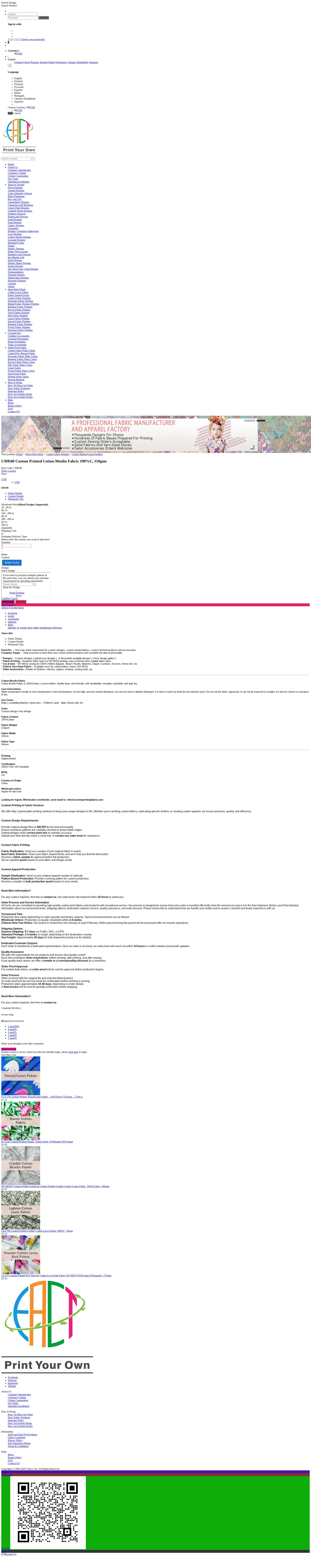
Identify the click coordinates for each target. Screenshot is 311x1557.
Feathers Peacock (17, 213)
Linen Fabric (14, 368)
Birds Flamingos (16, 196)
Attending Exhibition (18, 181)
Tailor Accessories (17, 344)
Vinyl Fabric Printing (18, 312)
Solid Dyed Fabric (17, 347)
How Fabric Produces (19, 388)
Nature (11, 245)
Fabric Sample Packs (18, 295)
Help (10, 400)
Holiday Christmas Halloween (23, 231)
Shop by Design (16, 184)
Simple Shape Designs (19, 263)
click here (73, 1052)
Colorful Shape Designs (20, 210)
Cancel (14, 598)
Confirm (5, 598)
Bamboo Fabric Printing (20, 306)
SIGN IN (44, 17)
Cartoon (12, 283)
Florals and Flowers (18, 216)
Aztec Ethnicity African (20, 193)
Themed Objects (16, 274)
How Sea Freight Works (20, 397)
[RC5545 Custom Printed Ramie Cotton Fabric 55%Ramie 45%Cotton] (20, 1139)
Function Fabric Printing (20, 330)
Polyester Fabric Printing (20, 301)
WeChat (5, 1548)
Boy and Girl (14, 199)
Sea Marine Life (16, 257)
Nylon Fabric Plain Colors (21, 370)
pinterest (12, 622)
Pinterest (12, 1380)
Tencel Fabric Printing (19, 321)
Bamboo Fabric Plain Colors (22, 359)
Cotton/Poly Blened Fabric (21, 353)
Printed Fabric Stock (18, 376)
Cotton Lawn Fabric (18, 292)
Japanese (93, 62)
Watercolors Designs (18, 277)
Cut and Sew (14, 333)
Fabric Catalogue (16, 1437)
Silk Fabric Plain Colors (20, 365)
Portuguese (61, 62)
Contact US (14, 411)
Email (4, 1471)
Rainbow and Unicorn (19, 254)
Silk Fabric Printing (18, 315)
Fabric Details (15, 493)
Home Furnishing (17, 341)
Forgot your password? (33, 39)
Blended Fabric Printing (20, 324)
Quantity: (6, 542)
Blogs (11, 402)
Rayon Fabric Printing (19, 309)
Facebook (13, 1377)
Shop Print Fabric (17, 289)
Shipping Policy (16, 391)
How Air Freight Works (20, 394)
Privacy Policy (15, 1440)
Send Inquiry (8, 604)
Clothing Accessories (18, 336)
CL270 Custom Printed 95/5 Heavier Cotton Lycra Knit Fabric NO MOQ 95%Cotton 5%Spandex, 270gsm (56, 1275)
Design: (5, 567)
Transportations (15, 272)
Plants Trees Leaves (18, 251)
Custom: (5, 557)
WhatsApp (6, 1474)
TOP (3, 1551)
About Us (13, 167)
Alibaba (12, 1386)
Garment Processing (18, 338)
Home (11, 164)
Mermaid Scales (16, 242)
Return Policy (15, 405)
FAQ (10, 408)
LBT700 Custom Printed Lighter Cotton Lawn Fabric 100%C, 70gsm (37, 1231)
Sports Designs (15, 266)
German (18, 62)
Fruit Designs (15, 222)
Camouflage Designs (18, 202)
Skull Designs (15, 260)
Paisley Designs (16, 248)
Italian (51, 62)
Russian (35, 62)
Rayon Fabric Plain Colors (21, 362)
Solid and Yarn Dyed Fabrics (22, 1434)
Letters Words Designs (19, 237)
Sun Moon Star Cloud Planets (23, 269)
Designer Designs (17, 280)
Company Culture (17, 173)
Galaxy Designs (16, 225)
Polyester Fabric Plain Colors (23, 356)
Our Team (13, 178)
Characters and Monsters (20, 205)
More (10, 624)
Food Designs (15, 219)
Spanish (44, 62)
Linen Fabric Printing (19, 318)
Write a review (8, 471)
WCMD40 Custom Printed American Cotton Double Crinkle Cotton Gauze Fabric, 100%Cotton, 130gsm (55, 1186)
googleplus (13, 619)
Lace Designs (15, 234)
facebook (12, 613)
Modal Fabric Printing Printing (23, 304)
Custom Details (15, 496)
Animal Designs (16, 190)
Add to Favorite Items (12, 607)
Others (11, 286)
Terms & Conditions (18, 1446)
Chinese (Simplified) (77, 62)
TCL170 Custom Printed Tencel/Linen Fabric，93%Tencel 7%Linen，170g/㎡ (42, 1096)
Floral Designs (15, 187)
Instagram (13, 1383)
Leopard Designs (16, 240)
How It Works (15, 382)
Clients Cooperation (18, 176)
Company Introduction (19, 170)
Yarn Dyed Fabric (17, 373)
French (26, 62)
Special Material (16, 379)
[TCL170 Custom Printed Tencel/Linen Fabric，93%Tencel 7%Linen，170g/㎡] (20, 1094)
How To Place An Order (20, 385)
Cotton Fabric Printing (19, 298)
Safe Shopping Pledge (19, 1443)
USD (19, 53)
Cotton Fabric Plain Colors (21, 350)
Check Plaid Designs (18, 208)
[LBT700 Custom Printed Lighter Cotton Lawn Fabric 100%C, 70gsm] (20, 1228)
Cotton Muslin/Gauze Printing (87, 454)
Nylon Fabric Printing (19, 327)
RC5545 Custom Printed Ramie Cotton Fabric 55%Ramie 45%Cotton (37, 1141)
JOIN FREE (14, 39)
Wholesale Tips (15, 499)
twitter (11, 616)
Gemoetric (13, 228)
